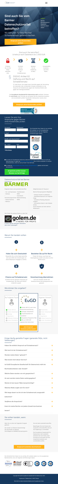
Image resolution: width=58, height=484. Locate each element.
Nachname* (20, 127)
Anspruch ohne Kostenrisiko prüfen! (21, 42)
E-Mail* (7, 133)
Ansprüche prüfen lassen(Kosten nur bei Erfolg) (17, 172)
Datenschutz (29, 478)
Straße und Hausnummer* (12, 139)
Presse (37, 478)
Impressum (22, 478)
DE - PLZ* (7, 144)
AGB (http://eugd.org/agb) (26, 161)
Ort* (18, 144)
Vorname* (7, 127)
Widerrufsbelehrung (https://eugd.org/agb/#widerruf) (24, 165)
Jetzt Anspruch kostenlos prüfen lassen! (28, 328)
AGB (33, 478)
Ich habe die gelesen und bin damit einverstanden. (27, 166)
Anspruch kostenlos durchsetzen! (29, 447)
